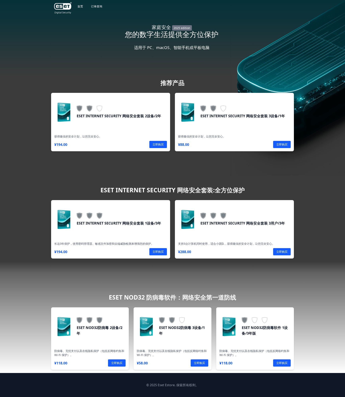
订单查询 (96, 6)
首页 (80, 6)
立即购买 (158, 144)
